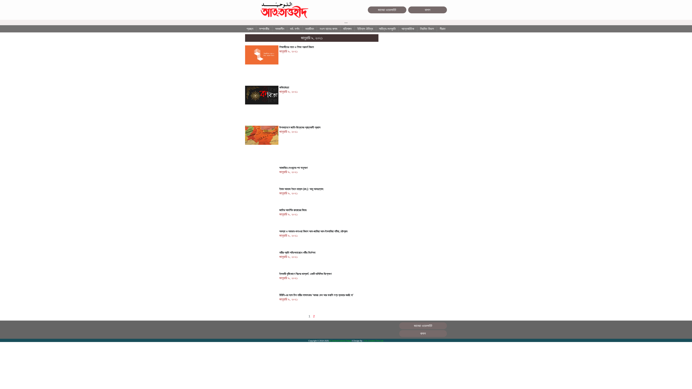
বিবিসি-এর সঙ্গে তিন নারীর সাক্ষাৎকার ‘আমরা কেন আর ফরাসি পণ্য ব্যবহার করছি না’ (316, 295)
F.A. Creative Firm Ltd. (374, 341)
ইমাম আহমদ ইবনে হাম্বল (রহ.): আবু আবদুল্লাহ (301, 189)
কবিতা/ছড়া (284, 87)
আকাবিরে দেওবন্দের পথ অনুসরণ (293, 167)
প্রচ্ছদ (250, 29)
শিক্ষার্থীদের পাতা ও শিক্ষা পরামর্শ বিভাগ (296, 47)
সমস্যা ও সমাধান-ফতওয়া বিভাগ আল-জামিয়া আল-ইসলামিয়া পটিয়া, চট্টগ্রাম (313, 231)
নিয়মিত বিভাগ (427, 29)
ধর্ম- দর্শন (294, 29)
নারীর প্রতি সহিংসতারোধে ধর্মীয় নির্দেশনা (297, 252)
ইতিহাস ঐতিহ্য (365, 29)
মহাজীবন (309, 29)
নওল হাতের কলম (328, 29)
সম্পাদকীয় (264, 29)
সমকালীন (279, 29)
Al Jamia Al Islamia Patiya (340, 341)
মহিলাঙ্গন (347, 29)
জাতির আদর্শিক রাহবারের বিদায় (293, 210)
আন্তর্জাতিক (408, 29)
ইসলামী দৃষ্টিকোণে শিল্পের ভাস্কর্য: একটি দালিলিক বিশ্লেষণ (305, 273)
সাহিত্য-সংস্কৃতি (387, 29)
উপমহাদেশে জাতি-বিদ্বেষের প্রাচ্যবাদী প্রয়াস (299, 127)
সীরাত (442, 29)
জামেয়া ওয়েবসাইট (387, 10)
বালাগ (427, 10)
